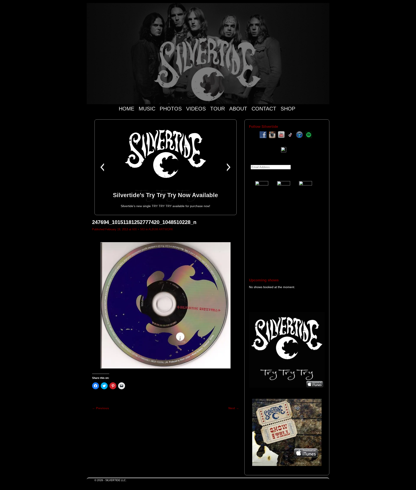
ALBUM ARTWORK (160, 229)
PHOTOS (171, 109)
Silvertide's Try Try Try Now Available (165, 195)
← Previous (100, 408)
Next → (233, 408)
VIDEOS (196, 109)
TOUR (217, 109)
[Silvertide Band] (208, 53)
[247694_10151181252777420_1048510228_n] (165, 305)
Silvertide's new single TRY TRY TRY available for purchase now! (165, 206)
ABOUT (238, 109)
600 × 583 (138, 229)
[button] (102, 167)
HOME (126, 109)
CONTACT (264, 109)
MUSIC (147, 109)
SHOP (288, 109)
